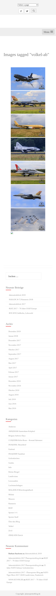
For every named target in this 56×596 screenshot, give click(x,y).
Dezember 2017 (14, 340)
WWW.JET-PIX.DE (15, 580)
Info (10, 467)
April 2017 (12, 368)
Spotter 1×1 (13, 513)
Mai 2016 (12, 408)
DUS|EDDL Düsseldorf (17, 445)
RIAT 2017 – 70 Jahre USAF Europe (23, 308)
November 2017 (14, 345)
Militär (11, 494)
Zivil (10, 531)
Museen (11, 499)
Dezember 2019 (14, 331)
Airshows (12, 427)
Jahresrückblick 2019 (17, 295)
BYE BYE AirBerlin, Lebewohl (21, 313)
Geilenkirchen (14, 458)
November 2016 (14, 386)
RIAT (10, 508)
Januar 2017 (13, 377)
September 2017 (14, 354)
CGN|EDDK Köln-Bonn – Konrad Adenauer (25, 440)
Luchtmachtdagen (15, 485)
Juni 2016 (12, 404)
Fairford (11, 449)
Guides (11, 463)
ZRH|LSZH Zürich (15, 535)
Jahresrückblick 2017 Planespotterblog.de (24, 558)
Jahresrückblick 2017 (17, 304)
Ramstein (12, 503)
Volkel (10, 526)
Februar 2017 (13, 372)
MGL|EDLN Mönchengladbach (20, 490)
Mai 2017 (12, 363)
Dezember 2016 (14, 381)
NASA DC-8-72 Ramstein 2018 (21, 299)
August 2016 (13, 395)
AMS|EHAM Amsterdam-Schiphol (21, 431)
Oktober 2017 (13, 350)
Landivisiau (13, 476)
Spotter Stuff (13, 517)
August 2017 (13, 359)
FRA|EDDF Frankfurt (16, 454)
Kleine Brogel (13, 472)
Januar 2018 (13, 336)
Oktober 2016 (13, 390)
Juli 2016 (12, 399)
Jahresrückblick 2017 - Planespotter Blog (24, 572)
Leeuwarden (13, 481)
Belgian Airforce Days (17, 436)
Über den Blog (14, 522)
